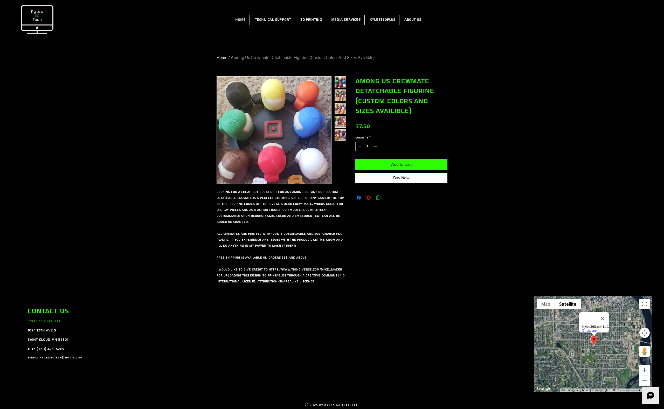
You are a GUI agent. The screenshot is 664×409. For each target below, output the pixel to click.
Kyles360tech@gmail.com (60, 357)
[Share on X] (388, 198)
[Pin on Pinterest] (368, 198)
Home (222, 57)
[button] (272, 20)
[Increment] (375, 146)
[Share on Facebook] (359, 198)
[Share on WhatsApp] (378, 198)
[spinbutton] (367, 146)
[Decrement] (359, 146)
